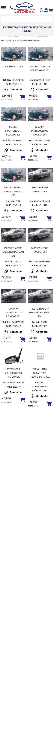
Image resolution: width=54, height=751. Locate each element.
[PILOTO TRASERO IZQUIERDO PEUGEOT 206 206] (14, 235)
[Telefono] (12, 7)
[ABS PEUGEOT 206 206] (14, 54)
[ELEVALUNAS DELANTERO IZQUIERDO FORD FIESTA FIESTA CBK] (40, 356)
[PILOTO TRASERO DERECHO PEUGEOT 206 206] (14, 175)
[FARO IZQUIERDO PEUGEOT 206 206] (40, 235)
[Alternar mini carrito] (51, 11)
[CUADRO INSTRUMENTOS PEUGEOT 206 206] (40, 114)
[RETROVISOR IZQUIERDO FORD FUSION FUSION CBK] (14, 356)
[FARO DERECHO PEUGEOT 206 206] (40, 175)
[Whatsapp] (41, 10)
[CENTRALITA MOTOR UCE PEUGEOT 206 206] (40, 54)
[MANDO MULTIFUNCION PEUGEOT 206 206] (14, 114)
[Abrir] (3, 7)
